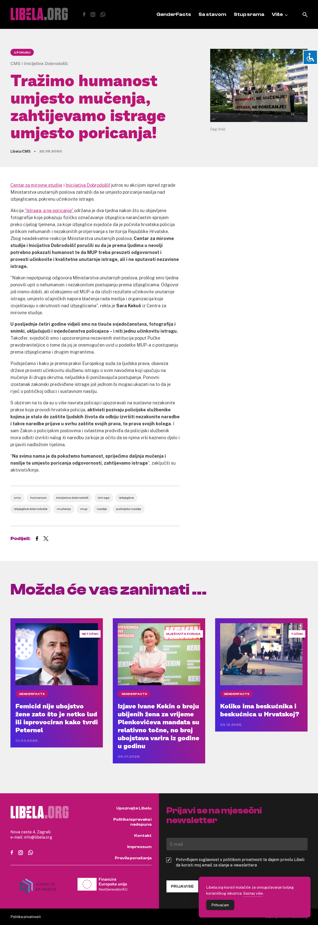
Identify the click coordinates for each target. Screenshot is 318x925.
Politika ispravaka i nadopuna (132, 822)
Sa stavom (212, 14)
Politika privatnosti (25, 917)
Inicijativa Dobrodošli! (88, 185)
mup (83, 509)
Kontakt (143, 835)
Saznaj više (253, 893)
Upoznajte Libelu (134, 808)
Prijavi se (182, 886)
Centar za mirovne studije (36, 185)
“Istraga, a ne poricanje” (49, 210)
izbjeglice (126, 497)
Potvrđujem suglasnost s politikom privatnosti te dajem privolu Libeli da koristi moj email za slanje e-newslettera (240, 862)
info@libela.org (38, 837)
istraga (104, 497)
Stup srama (249, 14)
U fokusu (22, 52)
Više (277, 14)
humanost (38, 497)
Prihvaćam (220, 905)
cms (17, 497)
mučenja (64, 509)
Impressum (139, 847)
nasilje (102, 509)
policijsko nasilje (128, 509)
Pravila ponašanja (133, 858)
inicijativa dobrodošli (72, 497)
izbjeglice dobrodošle (30, 509)
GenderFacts (174, 14)
